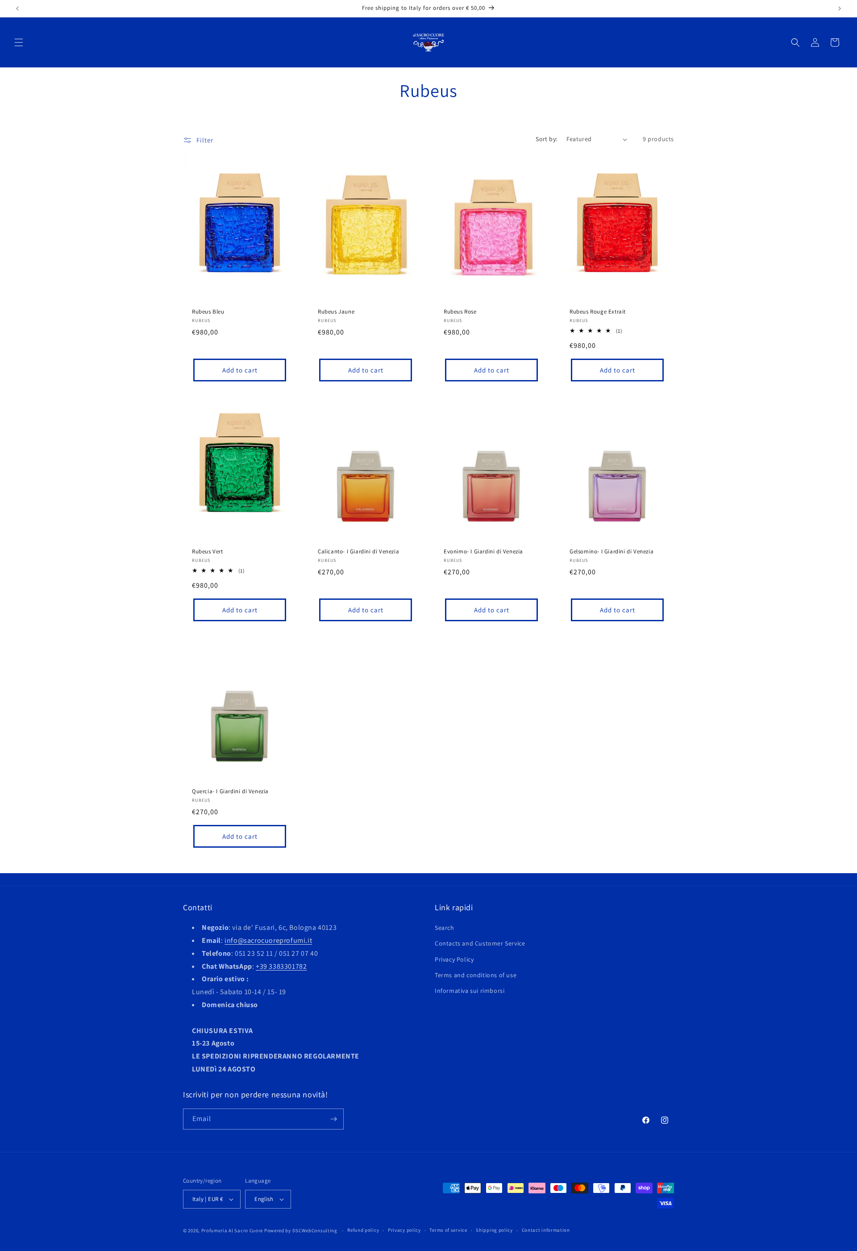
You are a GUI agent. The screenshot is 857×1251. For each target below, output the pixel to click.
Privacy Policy (454, 959)
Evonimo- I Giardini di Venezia (483, 551)
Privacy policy (404, 1230)
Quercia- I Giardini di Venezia (230, 791)
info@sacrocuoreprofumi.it (268, 940)
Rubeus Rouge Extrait (598, 311)
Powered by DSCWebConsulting (300, 1230)
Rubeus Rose (460, 311)
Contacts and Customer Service (480, 943)
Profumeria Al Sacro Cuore (232, 1230)
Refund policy (363, 1230)
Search (444, 928)
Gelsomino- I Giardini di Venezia (611, 551)
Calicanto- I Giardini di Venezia (358, 551)
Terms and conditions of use (475, 975)
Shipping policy (494, 1230)
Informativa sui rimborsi (469, 991)
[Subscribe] (333, 1119)
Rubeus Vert (207, 551)
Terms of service (448, 1230)
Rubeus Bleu (208, 311)
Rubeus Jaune (336, 311)
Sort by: (546, 139)
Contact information (546, 1230)
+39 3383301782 (281, 966)
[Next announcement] (839, 8)
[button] (19, 42)
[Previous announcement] (17, 8)
